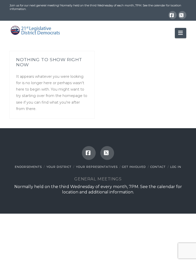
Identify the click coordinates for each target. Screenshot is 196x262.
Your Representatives (97, 167)
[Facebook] (172, 15)
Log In (175, 167)
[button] (180, 33)
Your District (58, 167)
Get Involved (134, 167)
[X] (182, 15)
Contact (158, 167)
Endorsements (28, 167)
